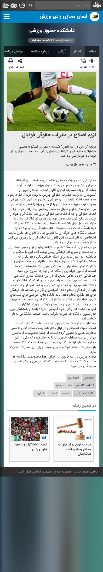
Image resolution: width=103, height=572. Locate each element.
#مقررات (40, 393)
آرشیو (61, 51)
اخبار (77, 51)
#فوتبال (53, 393)
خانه (92, 51)
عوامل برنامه (13, 51)
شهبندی (74, 378)
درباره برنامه (40, 51)
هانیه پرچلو (64, 386)
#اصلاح (66, 393)
